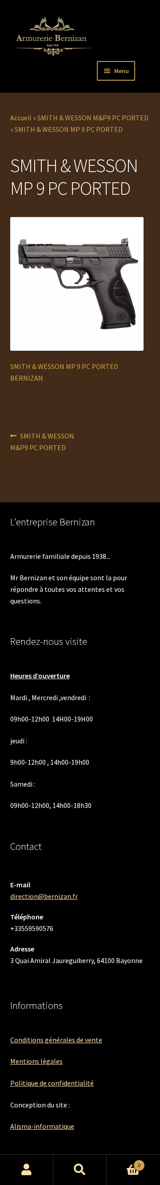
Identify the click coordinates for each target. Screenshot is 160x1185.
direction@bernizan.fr (44, 896)
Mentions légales (36, 1061)
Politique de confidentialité (52, 1082)
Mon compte (26, 1170)
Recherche (80, 1170)
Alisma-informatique (42, 1126)
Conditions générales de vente (56, 1039)
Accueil (21, 117)
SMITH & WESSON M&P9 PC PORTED (92, 117)
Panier (123, 1162)
